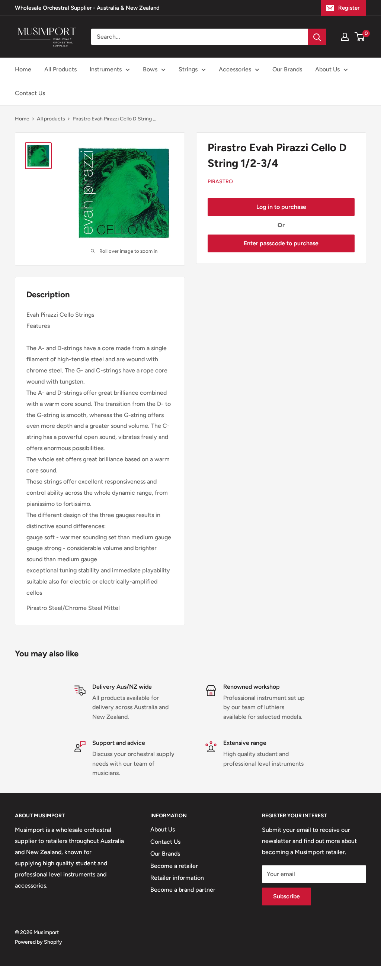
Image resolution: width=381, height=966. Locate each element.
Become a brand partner (182, 889)
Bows (150, 69)
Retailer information (177, 877)
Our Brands (287, 69)
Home (23, 69)
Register (348, 7)
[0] (360, 36)
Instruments (106, 69)
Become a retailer (174, 865)
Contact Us (30, 93)
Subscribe (286, 896)
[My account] (345, 37)
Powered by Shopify (38, 942)
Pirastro (220, 181)
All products (51, 119)
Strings (188, 69)
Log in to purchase (281, 206)
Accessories (235, 69)
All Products (60, 69)
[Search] (317, 37)
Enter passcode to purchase (281, 243)
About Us (327, 69)
